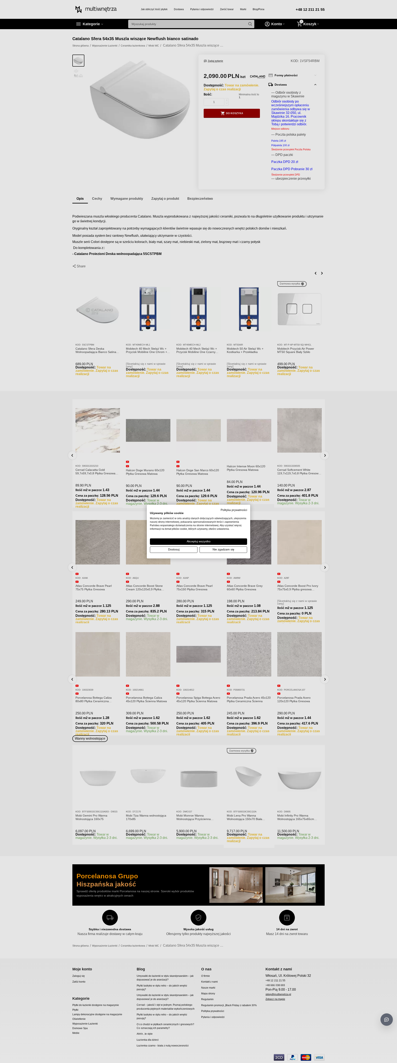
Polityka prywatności (234, 509)
